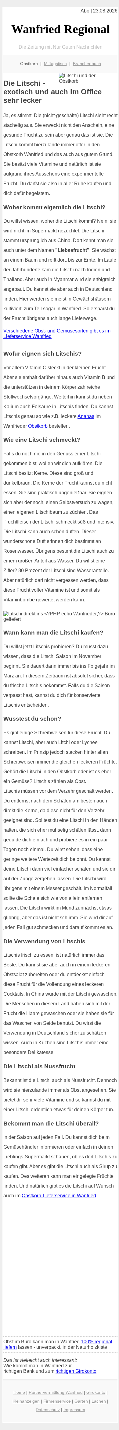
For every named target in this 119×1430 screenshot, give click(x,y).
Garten (81, 1401)
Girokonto (95, 1392)
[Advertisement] (59, 1269)
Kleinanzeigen (26, 1401)
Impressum (74, 1409)
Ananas (86, 416)
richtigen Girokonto (76, 1371)
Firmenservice (57, 1401)
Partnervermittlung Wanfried (56, 1392)
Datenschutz (48, 1409)
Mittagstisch (55, 63)
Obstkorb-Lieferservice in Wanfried (59, 1195)
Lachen (99, 1401)
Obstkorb (37, 426)
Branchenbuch (87, 63)
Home (19, 1392)
